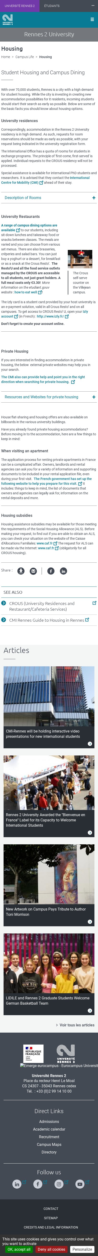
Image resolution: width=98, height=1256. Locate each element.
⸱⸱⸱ (93, 6)
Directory (49, 1152)
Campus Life (24, 57)
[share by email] (33, 571)
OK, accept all (19, 1249)
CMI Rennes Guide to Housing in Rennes (46, 620)
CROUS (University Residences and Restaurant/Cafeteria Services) (42, 606)
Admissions (49, 1121)
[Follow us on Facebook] (38, 1182)
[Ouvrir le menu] (92, 19)
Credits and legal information (51, 1227)
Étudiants (51, 6)
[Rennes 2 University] (64, 1053)
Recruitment (49, 1137)
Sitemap (51, 1218)
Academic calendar (49, 1129)
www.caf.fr (45, 543)
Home (5, 57)
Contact (51, 1209)
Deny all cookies (51, 1249)
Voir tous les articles (77, 1025)
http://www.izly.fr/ (50, 316)
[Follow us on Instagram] (59, 1182)
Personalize (82, 1249)
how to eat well (26, 292)
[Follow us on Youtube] (80, 1182)
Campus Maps (49, 1144)
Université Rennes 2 (20, 6)
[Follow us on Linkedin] (17, 1182)
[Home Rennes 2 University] (7, 19)
